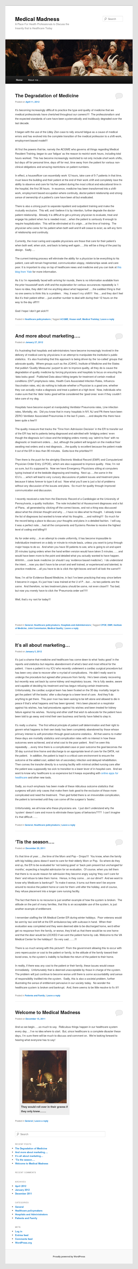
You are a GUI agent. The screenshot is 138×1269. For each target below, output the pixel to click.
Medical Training (90, 319)
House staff (75, 319)
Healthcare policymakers (38, 319)
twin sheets (36, 123)
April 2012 (20, 1186)
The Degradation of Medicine (47, 95)
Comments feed (24, 1239)
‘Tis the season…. (34, 841)
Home (19, 80)
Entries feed (21, 1235)
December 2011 (23, 1193)
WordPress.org (23, 1242)
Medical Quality (55, 628)
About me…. (34, 80)
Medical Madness (37, 19)
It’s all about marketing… (42, 645)
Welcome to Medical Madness (47, 1012)
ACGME (64, 319)
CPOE (103, 625)
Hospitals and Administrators (76, 625)
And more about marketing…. (47, 335)
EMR (110, 625)
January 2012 (22, 1189)
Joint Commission (37, 628)
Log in (18, 1231)
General (29, 625)
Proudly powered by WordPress (69, 1256)
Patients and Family (35, 995)
